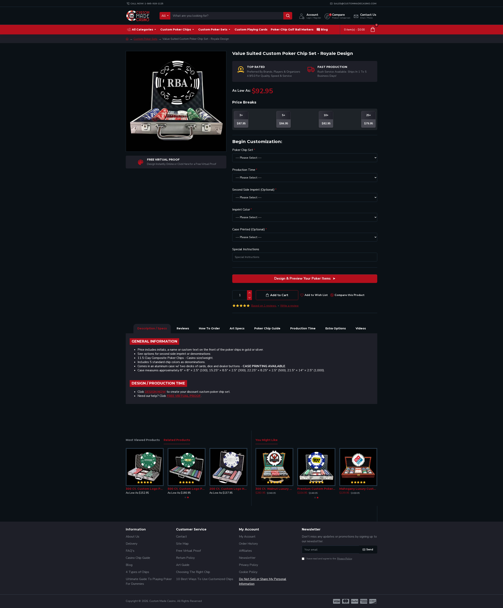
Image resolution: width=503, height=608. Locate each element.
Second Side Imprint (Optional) (253, 190)
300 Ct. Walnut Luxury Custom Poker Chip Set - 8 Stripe (274, 489)
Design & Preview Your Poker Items (302, 278)
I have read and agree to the (329, 558)
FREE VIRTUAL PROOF (184, 396)
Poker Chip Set (242, 150)
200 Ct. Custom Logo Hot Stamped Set (228, 489)
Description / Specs (152, 328)
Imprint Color (241, 209)
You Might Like (266, 440)
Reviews (183, 328)
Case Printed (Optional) (248, 229)
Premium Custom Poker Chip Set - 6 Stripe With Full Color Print (316, 489)
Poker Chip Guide (267, 328)
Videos (361, 328)
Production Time (243, 170)
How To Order (209, 328)
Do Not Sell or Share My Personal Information (262, 581)
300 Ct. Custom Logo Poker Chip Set (145, 489)
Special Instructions (245, 249)
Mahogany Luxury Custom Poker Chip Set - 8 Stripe (358, 489)
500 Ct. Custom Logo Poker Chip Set (187, 489)
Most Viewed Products (143, 440)
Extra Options (335, 328)
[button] (185, 497)
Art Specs (237, 328)
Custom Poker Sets (145, 39)
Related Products (177, 440)
